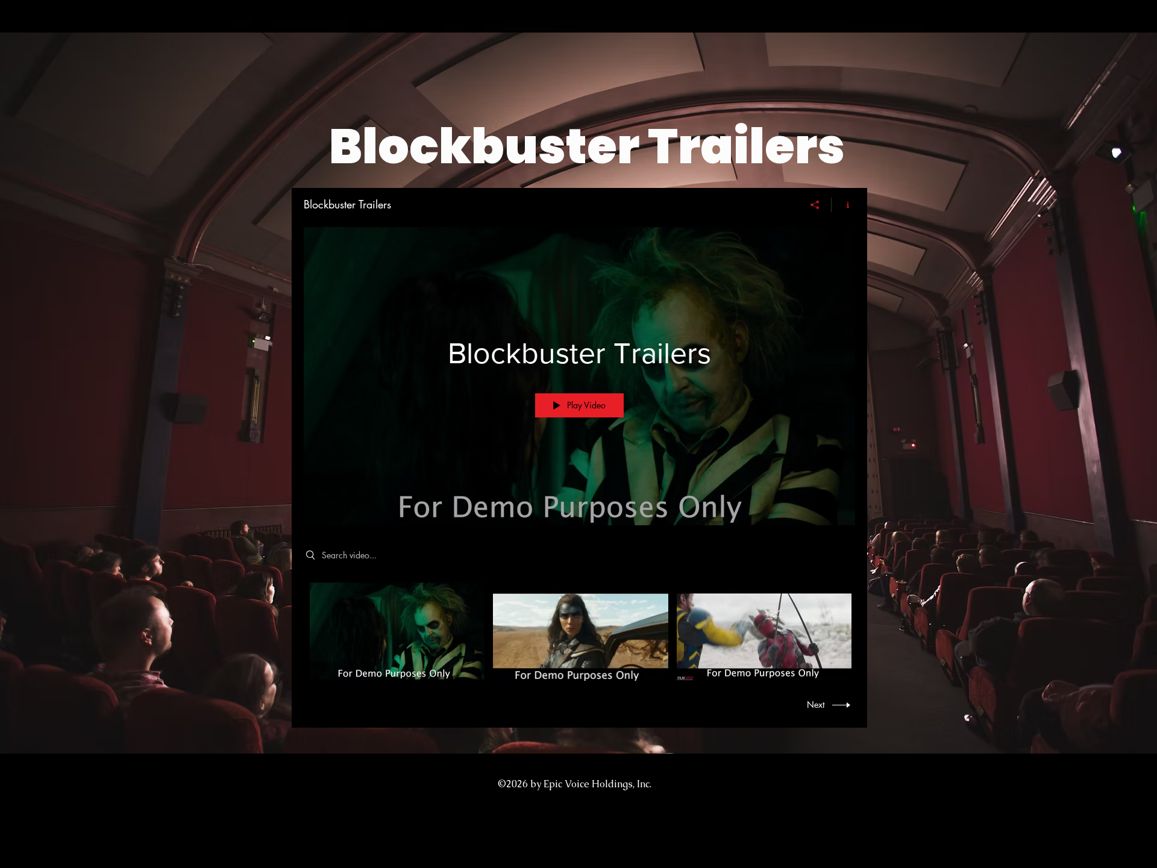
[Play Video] (397, 631)
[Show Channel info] (843, 205)
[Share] (815, 205)
